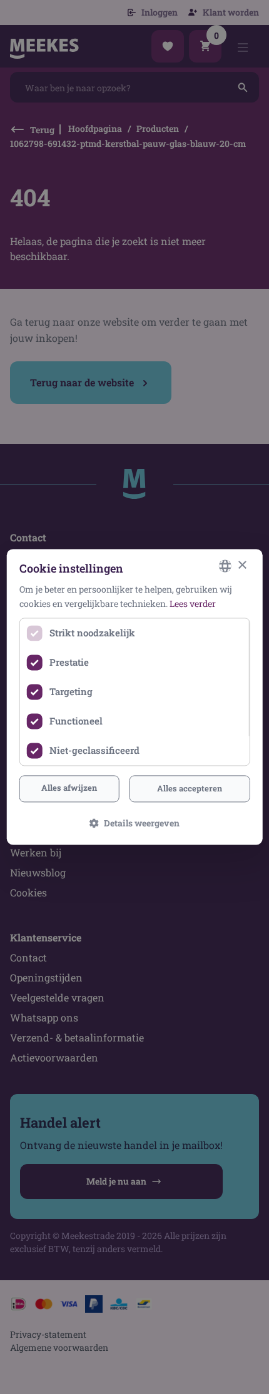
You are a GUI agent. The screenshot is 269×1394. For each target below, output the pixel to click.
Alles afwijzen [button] (69, 787)
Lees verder (193, 604)
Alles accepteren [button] (189, 788)
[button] (134, 824)
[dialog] (135, 697)
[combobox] (224, 565)
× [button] (241, 565)
